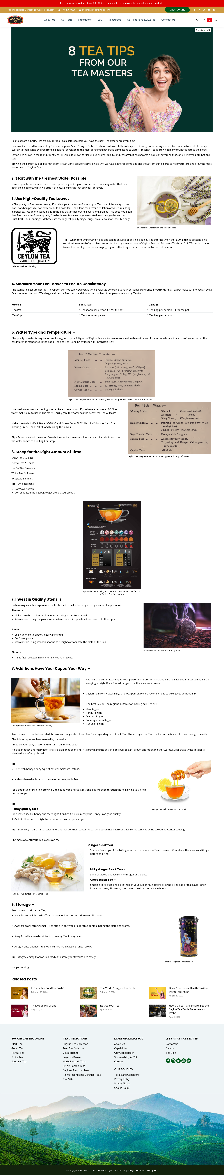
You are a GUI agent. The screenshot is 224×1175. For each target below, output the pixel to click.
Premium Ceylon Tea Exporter (111, 1170)
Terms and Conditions (127, 1074)
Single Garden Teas (74, 1066)
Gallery (170, 1048)
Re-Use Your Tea (109, 1005)
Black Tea (37, 423)
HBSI (156, 1170)
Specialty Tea (19, 1061)
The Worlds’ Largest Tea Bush (117, 988)
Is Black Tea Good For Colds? (47, 988)
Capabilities (121, 1048)
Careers (118, 1061)
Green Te (16, 463)
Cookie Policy (121, 1088)
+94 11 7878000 (68, 9)
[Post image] (19, 993)
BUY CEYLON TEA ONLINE (27, 1038)
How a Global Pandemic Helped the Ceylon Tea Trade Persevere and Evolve (189, 1009)
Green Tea (67, 423)
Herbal (74, 1061)
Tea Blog (171, 1052)
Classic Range (70, 1052)
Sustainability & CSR (125, 1057)
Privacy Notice (122, 1083)
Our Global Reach (124, 1052)
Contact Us (172, 1044)
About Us (119, 1044)
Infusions (16, 478)
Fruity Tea (17, 1057)
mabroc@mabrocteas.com (96, 9)
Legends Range (72, 1057)
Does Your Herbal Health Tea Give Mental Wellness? (188, 989)
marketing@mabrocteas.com (39, 9)
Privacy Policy (122, 1079)
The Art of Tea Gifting (43, 1005)
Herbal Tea (17, 468)
